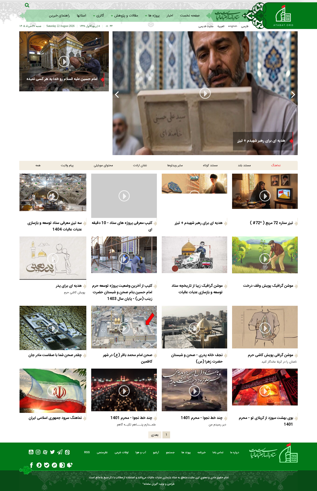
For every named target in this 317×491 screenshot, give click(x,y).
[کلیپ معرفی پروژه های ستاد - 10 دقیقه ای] (205, 93)
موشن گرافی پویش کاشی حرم (270, 355)
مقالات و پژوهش (126, 16)
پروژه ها (154, 16)
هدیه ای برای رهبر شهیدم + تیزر (199, 223)
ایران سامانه (150, 484)
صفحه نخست (190, 16)
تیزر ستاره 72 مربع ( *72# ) (271, 223)
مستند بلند (244, 165)
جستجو (170, 452)
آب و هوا (141, 452)
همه (38, 165)
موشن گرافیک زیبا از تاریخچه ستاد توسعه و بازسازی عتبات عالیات (197, 289)
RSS (87, 452)
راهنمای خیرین (59, 16)
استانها (81, 16)
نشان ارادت (140, 165)
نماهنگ (276, 165)
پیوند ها (186, 452)
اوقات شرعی (122, 452)
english (232, 26)
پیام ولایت (67, 165)
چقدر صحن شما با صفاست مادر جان (55, 355)
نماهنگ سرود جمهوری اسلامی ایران (55, 418)
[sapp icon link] (39, 465)
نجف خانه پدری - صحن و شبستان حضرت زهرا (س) (197, 358)
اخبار (170, 16)
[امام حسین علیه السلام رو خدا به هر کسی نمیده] (64, 61)
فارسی (244, 26)
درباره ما (234, 452)
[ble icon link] (46, 465)
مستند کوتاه (210, 165)
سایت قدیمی (205, 26)
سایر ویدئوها (175, 165)
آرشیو (156, 452)
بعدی (154, 435)
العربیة (220, 26)
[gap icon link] (54, 465)
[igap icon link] (62, 465)
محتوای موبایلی (103, 165)
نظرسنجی (102, 452)
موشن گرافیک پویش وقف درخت (268, 286)
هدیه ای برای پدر (69, 286)
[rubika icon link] (69, 465)
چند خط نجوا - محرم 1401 (202, 418)
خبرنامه (201, 452)
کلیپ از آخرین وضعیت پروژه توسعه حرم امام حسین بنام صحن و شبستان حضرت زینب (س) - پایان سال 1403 (122, 292)
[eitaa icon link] (67, 453)
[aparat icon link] (45, 453)
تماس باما (218, 452)
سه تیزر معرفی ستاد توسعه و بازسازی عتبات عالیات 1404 (54, 226)
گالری (100, 16)
